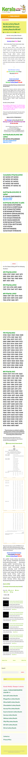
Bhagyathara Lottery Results (11, 699)
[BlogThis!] (5, 594)
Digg (12, 592)
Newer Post (4, 660)
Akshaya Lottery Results (10, 718)
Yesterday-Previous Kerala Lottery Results (13, 586)
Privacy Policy (7, 740)
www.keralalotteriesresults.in (15, 751)
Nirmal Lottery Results (9, 728)
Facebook (11, 590)
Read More (14, 609)
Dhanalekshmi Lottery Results (11, 705)
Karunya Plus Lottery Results (11, 709)
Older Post (23, 660)
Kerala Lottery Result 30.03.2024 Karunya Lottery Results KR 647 (12, 27)
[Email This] (4, 594)
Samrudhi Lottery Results (10, 696)
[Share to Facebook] (8, 594)
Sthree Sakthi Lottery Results (11, 702)
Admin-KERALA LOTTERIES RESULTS (14, 752)
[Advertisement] (14, 158)
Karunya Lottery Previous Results (14, 443)
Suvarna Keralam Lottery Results (12, 712)
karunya (18, 32)
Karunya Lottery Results (10, 715)
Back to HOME (6, 584)
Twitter (17, 590)
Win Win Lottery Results (10, 725)
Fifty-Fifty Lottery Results (10, 721)
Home (14, 660)
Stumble (6, 592)
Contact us (6, 736)
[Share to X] (7, 594)
